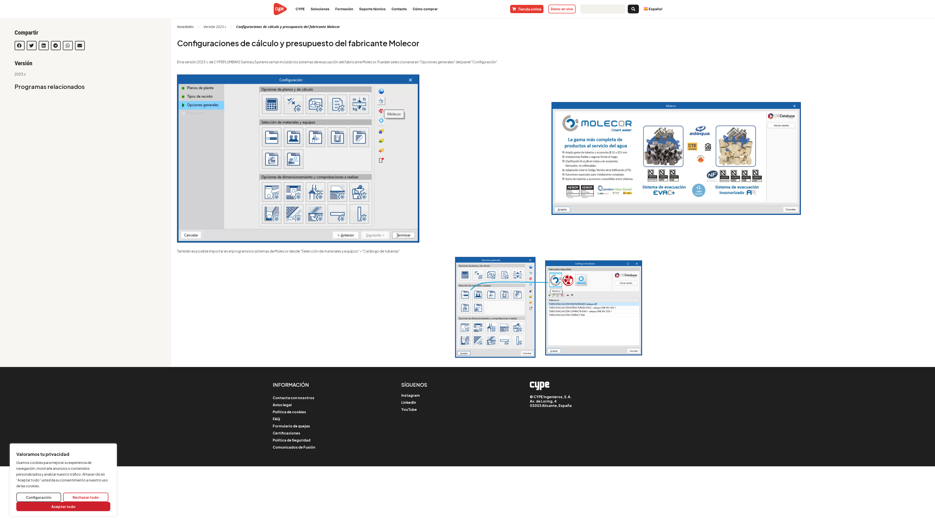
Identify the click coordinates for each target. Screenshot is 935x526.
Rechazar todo (86, 497)
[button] (20, 45)
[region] (63, 479)
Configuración (38, 497)
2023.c (20, 74)
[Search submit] (633, 9)
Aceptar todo (63, 506)
